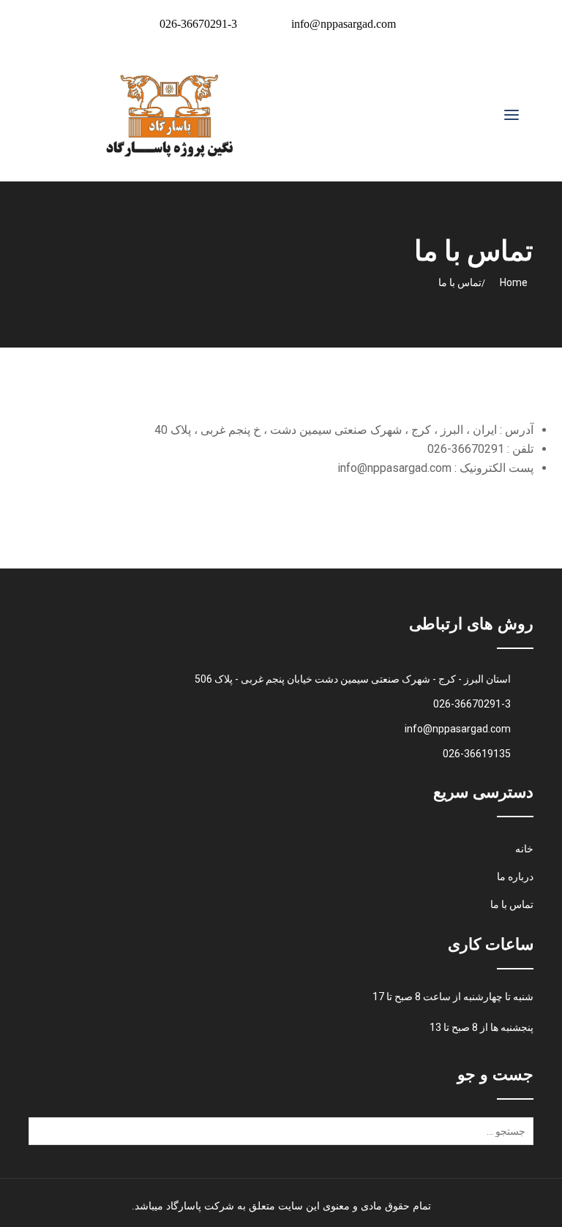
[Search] (42, 1136)
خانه (524, 849)
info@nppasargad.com (343, 24)
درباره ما (515, 876)
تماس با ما (511, 904)
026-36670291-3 (198, 24)
